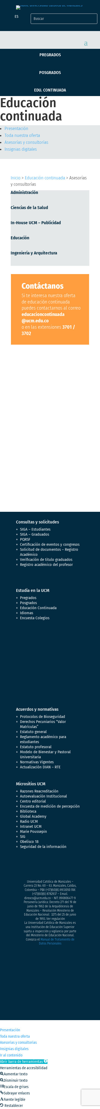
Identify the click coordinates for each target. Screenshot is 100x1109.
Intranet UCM (31, 826)
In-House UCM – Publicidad (36, 223)
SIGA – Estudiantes (35, 529)
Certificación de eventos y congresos (49, 544)
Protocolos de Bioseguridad (42, 716)
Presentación (16, 128)
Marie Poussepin (33, 831)
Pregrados (50, 54)
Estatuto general (33, 731)
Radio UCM (29, 821)
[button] (23, 1061)
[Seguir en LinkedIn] (63, 865)
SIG (22, 836)
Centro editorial (33, 801)
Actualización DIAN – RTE (40, 767)
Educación (20, 238)
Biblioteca (28, 811)
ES (16, 16)
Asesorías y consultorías (26, 142)
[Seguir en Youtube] (52, 865)
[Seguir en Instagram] (41, 865)
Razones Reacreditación (39, 791)
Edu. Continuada (50, 90)
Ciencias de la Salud (29, 207)
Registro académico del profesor (46, 564)
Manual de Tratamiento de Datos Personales (56, 942)
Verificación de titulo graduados (46, 559)
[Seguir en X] (31, 865)
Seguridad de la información (43, 846)
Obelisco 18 (29, 841)
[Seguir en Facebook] (20, 865)
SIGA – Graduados (34, 534)
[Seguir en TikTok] (73, 865)
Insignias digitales (21, 149)
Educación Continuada (38, 607)
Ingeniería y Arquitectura (34, 253)
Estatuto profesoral (35, 746)
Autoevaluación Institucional (43, 796)
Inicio (16, 178)
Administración (24, 192)
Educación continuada (45, 178)
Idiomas (26, 612)
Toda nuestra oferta (22, 135)
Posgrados (50, 72)
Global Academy (33, 816)
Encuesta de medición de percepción (50, 806)
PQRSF (25, 539)
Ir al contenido (11, 1055)
